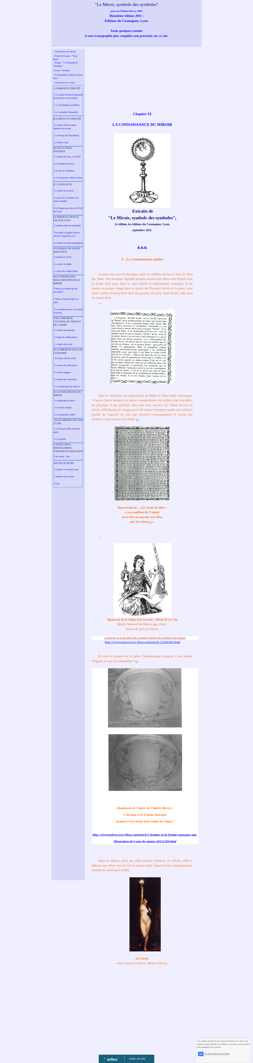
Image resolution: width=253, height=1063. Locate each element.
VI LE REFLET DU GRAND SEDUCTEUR (67, 250)
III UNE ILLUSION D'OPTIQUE (63, 150)
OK (200, 1054)
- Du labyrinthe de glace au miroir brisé (68, 77)
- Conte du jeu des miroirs (64, 51)
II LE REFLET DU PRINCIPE (67, 119)
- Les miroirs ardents (63, 407)
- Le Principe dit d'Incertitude (66, 135)
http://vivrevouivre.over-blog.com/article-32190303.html (142, 642)
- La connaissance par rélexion (67, 386)
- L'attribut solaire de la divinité (67, 225)
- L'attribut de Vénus (62, 257)
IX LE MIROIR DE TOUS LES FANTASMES (68, 351)
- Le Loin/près (60, 439)
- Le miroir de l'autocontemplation (68, 243)
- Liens (57, 483)
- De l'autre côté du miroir (65, 358)
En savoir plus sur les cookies (217, 1054)
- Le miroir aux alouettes (64, 330)
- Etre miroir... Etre (62, 456)
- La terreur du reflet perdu (65, 365)
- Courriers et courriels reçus (66, 469)
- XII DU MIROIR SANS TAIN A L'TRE (68, 422)
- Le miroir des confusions (65, 379)
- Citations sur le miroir (64, 476)
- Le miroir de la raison (64, 190)
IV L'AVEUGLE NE (63, 184)
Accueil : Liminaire (61, 70)
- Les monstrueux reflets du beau (68, 177)
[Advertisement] (68, 563)
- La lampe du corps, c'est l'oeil (67, 156)
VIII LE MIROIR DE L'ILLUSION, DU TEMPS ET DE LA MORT (67, 321)
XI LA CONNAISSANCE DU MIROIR (67, 394)
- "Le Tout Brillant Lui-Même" (67, 105)
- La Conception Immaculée (66, 112)
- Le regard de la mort (63, 344)
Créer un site (137, 1058)
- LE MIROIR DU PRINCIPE (67, 88)
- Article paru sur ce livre (64, 82)
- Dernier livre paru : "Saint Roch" (65, 58)
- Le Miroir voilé (61, 142)
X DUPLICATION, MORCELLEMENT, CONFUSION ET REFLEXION (68, 448)
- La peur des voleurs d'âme (66, 271)
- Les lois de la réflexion (64, 170)
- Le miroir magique (62, 372)
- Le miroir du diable (62, 264)
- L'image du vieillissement (65, 337)
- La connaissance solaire (64, 414)
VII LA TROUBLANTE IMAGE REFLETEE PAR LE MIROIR (67, 280)
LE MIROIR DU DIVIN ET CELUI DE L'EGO (66, 219)
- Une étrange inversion (64, 163)
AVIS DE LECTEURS (64, 463)
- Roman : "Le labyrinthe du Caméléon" (65, 64)
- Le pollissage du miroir (64, 400)
